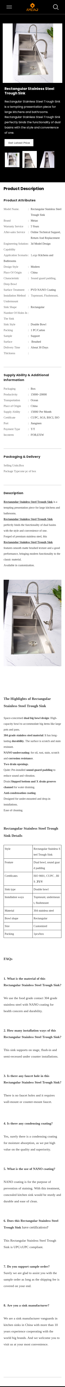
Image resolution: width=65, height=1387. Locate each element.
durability (18, 741)
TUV (40, 881)
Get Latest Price (19, 143)
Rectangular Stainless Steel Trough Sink (28, 501)
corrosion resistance (20, 758)
